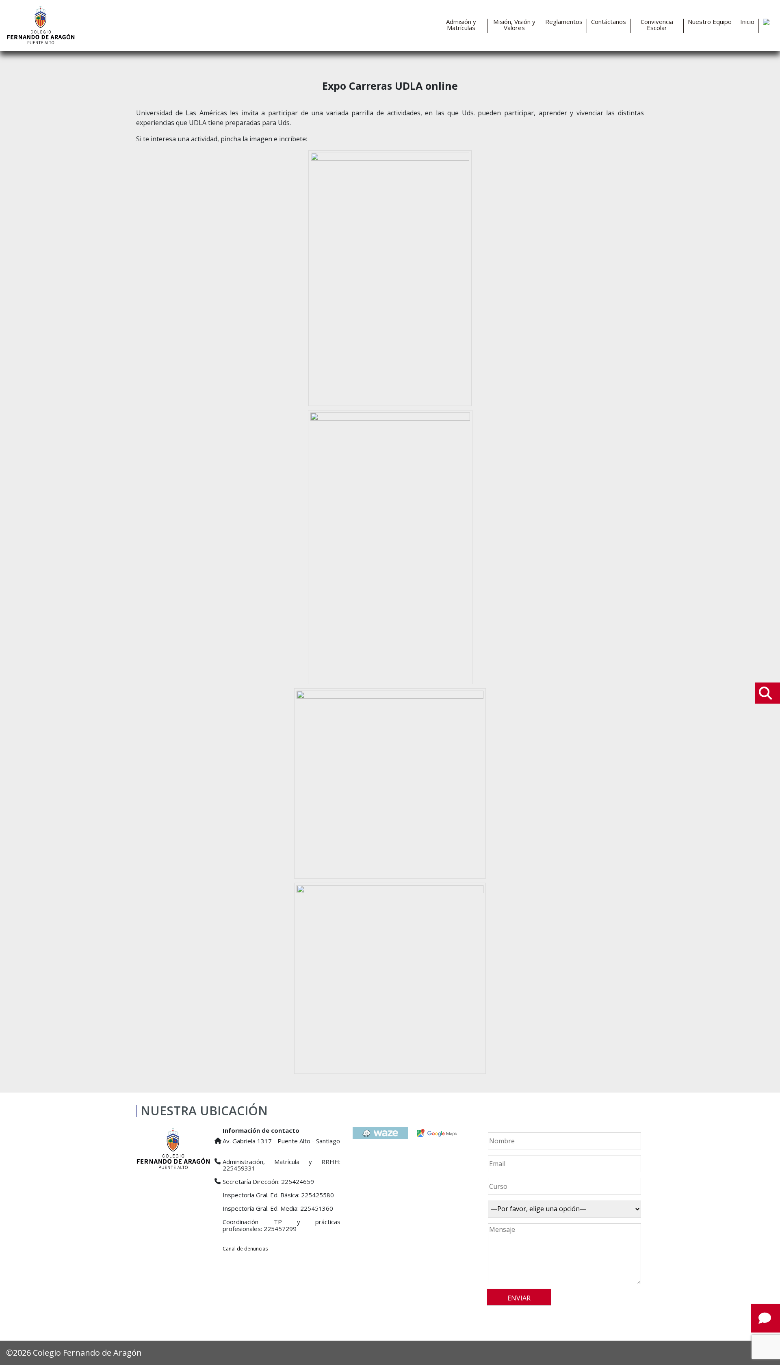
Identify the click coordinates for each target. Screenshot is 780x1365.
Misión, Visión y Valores (514, 25)
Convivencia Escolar (657, 25)
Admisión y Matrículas (461, 25)
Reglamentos (564, 22)
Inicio (747, 22)
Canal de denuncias (245, 1248)
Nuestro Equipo (710, 22)
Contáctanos (608, 22)
